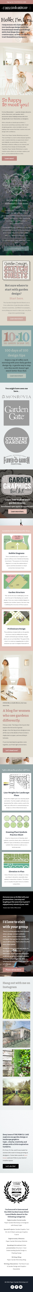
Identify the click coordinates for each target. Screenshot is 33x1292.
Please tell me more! (13, 970)
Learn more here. (17, 511)
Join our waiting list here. (16, 249)
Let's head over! (12, 750)
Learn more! (9, 158)
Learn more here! (16, 319)
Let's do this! (11, 1166)
